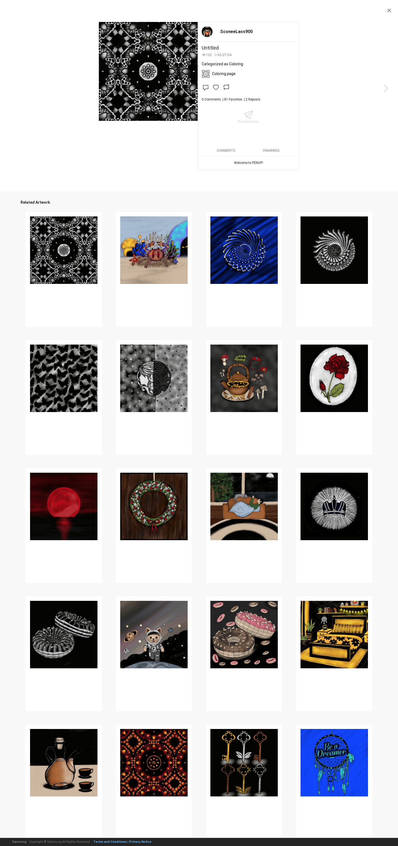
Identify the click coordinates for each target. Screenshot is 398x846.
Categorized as (222, 64)
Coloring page (224, 74)
